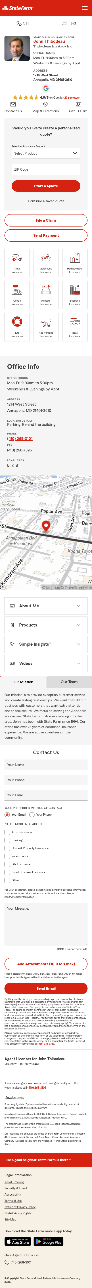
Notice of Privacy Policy (20, 1207)
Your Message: (18, 908)
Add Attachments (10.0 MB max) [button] (46, 964)
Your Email (15, 795)
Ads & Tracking (14, 1182)
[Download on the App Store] (17, 1241)
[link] (23, 8)
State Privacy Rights (17, 1213)
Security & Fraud (15, 1188)
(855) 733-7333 (46, 1043)
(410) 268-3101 (20, 439)
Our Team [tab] (69, 682)
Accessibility (12, 1194)
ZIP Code (21, 169)
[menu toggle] (84, 8)
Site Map (10, 1219)
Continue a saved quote (46, 201)
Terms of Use (13, 1200)
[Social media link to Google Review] (46, 88)
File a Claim (46, 220)
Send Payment (46, 235)
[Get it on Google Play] (48, 1241)
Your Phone (16, 780)
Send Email (46, 988)
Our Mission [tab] (23, 682)
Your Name (15, 765)
